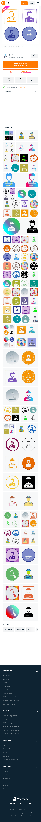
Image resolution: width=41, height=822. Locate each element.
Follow (34, 57)
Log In (31, 3)
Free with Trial (20, 64)
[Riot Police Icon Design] (11, 188)
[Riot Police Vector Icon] (9, 135)
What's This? (21, 87)
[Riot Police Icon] (11, 422)
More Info (8, 92)
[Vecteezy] (3, 3)
